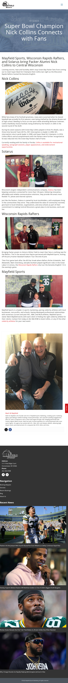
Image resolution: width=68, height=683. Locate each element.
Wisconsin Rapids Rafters (28, 265)
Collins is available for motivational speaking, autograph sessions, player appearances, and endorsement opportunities (32, 144)
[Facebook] (10, 429)
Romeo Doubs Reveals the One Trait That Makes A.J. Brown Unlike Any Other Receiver (28, 630)
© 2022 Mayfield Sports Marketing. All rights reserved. (35, 680)
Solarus (51, 190)
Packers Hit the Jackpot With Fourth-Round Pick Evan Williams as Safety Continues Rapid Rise (30, 546)
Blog (1, 493)
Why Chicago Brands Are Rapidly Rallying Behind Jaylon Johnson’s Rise (22, 672)
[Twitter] (6, 429)
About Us (3, 496)
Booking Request (5, 485)
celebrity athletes (8, 321)
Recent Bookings (5, 491)
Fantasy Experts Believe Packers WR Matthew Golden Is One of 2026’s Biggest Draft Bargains (30, 588)
